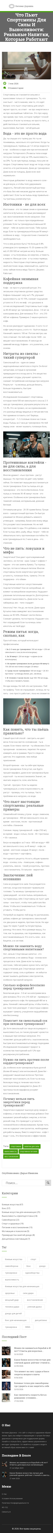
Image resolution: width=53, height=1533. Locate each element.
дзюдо (42, 1266)
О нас (4, 1494)
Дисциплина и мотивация (16, 1239)
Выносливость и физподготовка (19, 1216)
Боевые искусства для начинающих (21, 1212)
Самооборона (10, 1219)
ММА (27, 1327)
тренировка (11, 1327)
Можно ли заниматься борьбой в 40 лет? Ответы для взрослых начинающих (32, 1350)
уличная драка (34, 1306)
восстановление (11, 1156)
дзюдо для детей (13, 1313)
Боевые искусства (12, 1204)
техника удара (12, 1306)
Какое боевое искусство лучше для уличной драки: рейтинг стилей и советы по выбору (32, 1361)
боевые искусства (13, 1259)
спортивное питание (28, 1151)
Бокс (6, 1208)
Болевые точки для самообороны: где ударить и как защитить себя (31, 1384)
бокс (28, 1266)
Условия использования (12, 1498)
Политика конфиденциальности (15, 1503)
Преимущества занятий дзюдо (18, 1235)
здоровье (10, 1293)
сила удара (28, 1293)
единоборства (32, 1272)
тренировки (11, 1272)
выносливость (11, 1151)
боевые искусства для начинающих (22, 1286)
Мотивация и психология (15, 1231)
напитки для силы (31, 1146)
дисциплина (41, 1320)
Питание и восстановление (17, 1227)
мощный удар (12, 1300)
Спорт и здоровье (13, 1223)
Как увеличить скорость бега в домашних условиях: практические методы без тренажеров (30, 1396)
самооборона (11, 1266)
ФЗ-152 (5, 1507)
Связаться (6, 1512)
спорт (33, 1259)
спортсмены (16, 1146)
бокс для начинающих (15, 1320)
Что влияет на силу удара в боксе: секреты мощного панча (31, 1373)
